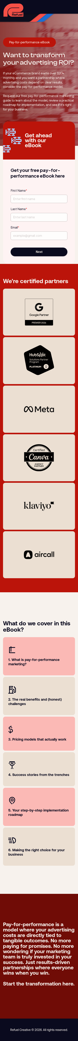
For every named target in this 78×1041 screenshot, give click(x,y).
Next (39, 251)
